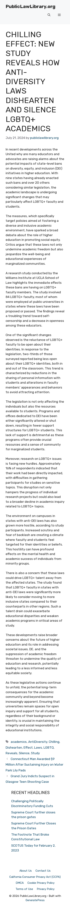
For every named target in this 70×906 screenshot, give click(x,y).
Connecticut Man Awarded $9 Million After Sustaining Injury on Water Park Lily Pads (34, 764)
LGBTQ (48, 747)
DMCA (20, 883)
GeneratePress (35, 900)
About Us (25, 870)
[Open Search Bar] (49, 15)
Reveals (11, 753)
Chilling (54, 742)
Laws (38, 747)
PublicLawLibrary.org (30, 6)
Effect (28, 747)
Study (35, 753)
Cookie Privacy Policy (41, 883)
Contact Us (43, 870)
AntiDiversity (37, 742)
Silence (24, 753)
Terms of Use (24, 889)
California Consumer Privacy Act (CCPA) (35, 877)
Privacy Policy (46, 889)
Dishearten (14, 747)
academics (19, 742)
